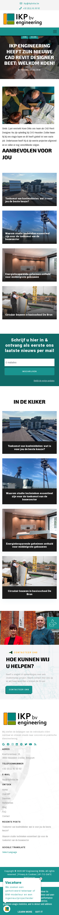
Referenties (7, 802)
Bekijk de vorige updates (44, 380)
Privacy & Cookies (27, 874)
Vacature (13, 881)
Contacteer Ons (19, 689)
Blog (4, 807)
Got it (39, 911)
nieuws (33, 37)
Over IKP (6, 794)
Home (25, 37)
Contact (6, 816)
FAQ (4, 811)
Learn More (25, 911)
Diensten (6, 798)
